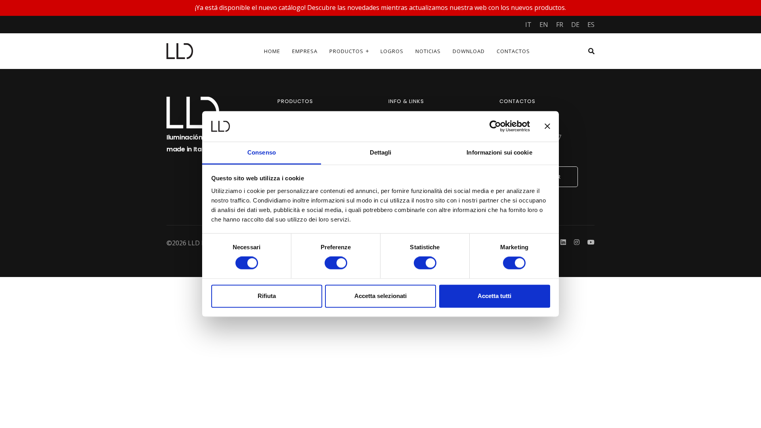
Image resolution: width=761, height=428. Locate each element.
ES (591, 24)
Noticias (428, 51)
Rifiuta (267, 295)
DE (575, 24)
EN (543, 24)
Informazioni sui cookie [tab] (499, 152)
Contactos (513, 51)
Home (272, 51)
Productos (346, 51)
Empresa (304, 51)
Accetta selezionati (380, 295)
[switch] (336, 263)
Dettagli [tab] (381, 152)
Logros (391, 51)
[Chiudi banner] (547, 126)
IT (528, 24)
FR (559, 24)
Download (469, 51)
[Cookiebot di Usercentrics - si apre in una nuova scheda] (495, 126)
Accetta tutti (494, 295)
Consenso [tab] (261, 152)
